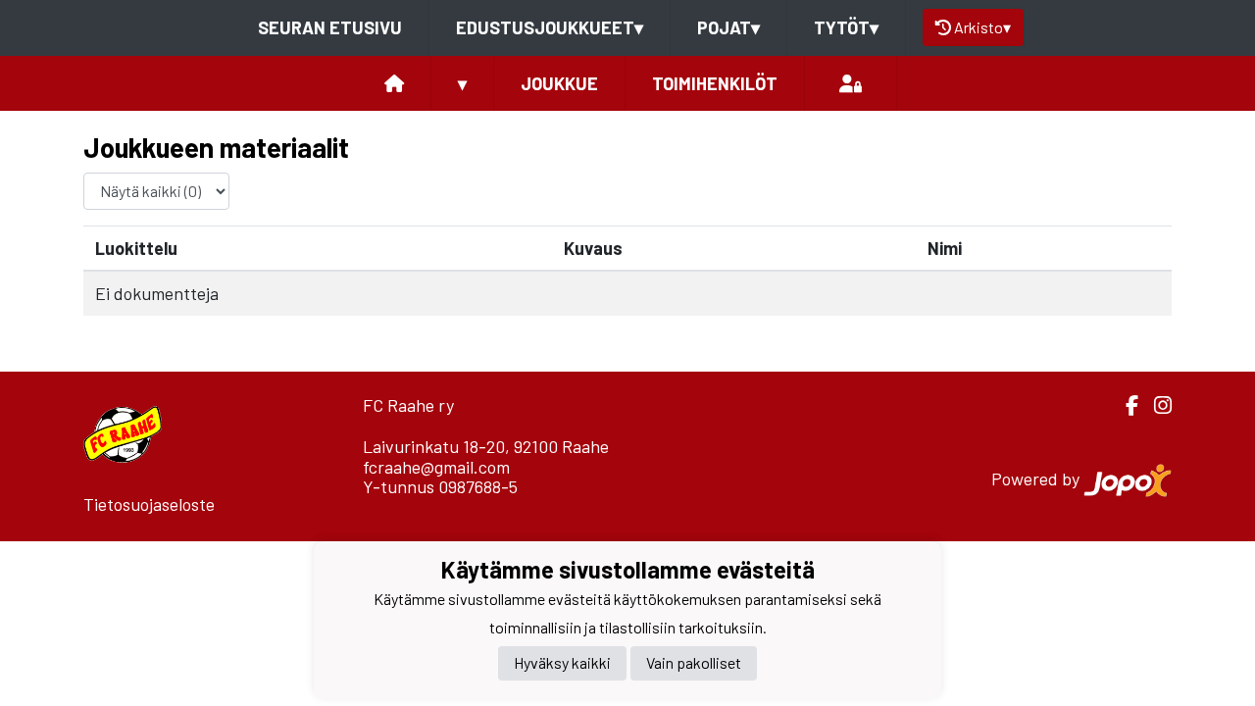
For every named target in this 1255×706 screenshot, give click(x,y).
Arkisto (982, 27)
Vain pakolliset (693, 662)
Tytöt (846, 27)
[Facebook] (1124, 405)
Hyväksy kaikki (562, 662)
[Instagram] (1155, 405)
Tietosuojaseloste (149, 504)
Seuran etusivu (330, 27)
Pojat (728, 27)
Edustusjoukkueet (549, 27)
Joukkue (559, 83)
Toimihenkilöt (715, 83)
